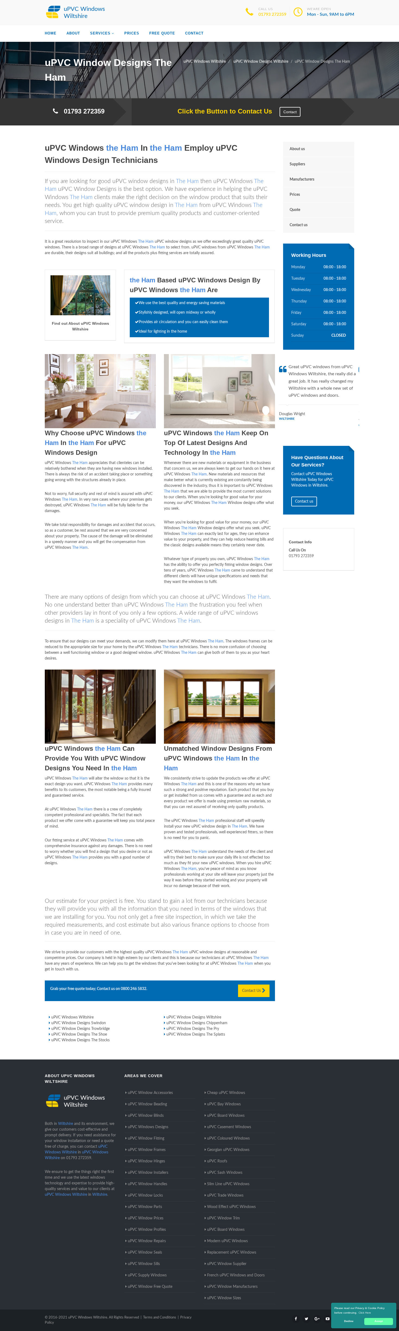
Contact (194, 33)
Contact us (299, 225)
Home (50, 33)
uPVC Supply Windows (147, 1275)
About (73, 33)
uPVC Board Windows (226, 1116)
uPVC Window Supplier (226, 1264)
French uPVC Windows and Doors (236, 1275)
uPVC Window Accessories (150, 1093)
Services (100, 33)
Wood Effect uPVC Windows (231, 1207)
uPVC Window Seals (145, 1252)
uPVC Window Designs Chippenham (196, 1023)
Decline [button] (348, 1321)
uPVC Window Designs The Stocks (80, 1040)
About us (297, 149)
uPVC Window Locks (145, 1195)
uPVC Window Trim (223, 1218)
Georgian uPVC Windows (228, 1150)
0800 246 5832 (133, 989)
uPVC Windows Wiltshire (72, 1017)
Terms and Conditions (159, 1317)
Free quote (162, 33)
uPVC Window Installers (148, 1173)
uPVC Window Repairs (147, 1241)
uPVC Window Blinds (146, 1116)
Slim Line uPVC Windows (228, 1184)
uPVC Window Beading (147, 1104)
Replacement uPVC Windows (231, 1252)
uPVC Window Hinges (146, 1161)
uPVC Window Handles (147, 1184)
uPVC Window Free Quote (150, 1287)
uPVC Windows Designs (148, 1127)
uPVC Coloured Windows (228, 1138)
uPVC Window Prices (145, 1218)
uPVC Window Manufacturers (232, 1287)
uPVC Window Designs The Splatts (195, 1034)
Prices (131, 33)
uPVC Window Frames (147, 1150)
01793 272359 (272, 14)
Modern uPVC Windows (227, 1241)
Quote (295, 210)
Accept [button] (379, 1321)
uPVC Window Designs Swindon (78, 1023)
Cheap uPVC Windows (226, 1093)
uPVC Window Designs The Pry (192, 1029)
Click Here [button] (365, 1312)
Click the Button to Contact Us (222, 111)
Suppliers (297, 164)
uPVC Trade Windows (225, 1195)
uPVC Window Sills (144, 1264)
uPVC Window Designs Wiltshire (193, 1017)
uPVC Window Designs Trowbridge (80, 1029)
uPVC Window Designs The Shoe (79, 1034)
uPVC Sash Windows (224, 1173)
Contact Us (252, 991)
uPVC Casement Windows (229, 1127)
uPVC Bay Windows (224, 1104)
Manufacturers (302, 179)
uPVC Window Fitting (146, 1138)
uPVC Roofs (217, 1161)
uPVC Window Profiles (147, 1230)
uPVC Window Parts (145, 1207)
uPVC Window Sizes (224, 1298)
